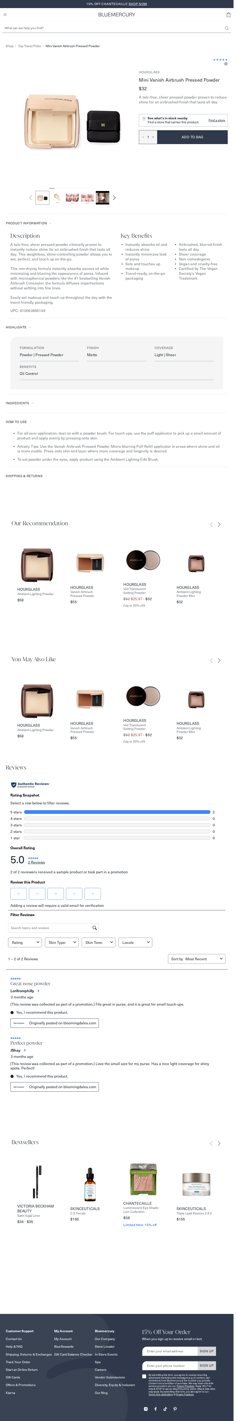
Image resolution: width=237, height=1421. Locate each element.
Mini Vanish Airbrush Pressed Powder (73, 46)
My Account (63, 1339)
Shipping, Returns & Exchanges (29, 1354)
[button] (228, 14)
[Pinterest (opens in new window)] (175, 1407)
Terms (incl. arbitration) (161, 1394)
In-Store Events (106, 1354)
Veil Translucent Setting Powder (134, 591)
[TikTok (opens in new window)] (165, 1407)
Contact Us (14, 1339)
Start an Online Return (22, 1370)
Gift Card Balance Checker (73, 1354)
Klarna (10, 1393)
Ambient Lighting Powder (35, 594)
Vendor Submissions (110, 1377)
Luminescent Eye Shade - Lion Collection (141, 1210)
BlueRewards (64, 1346)
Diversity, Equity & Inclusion (115, 1385)
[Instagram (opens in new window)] (146, 1407)
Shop (9, 46)
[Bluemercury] (117, 14)
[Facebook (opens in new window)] (155, 1407)
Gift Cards (13, 1377)
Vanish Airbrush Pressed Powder (82, 594)
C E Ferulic (78, 1213)
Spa (97, 1362)
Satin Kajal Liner (28, 1216)
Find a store (217, 120)
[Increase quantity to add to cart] (154, 137)
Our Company (105, 1339)
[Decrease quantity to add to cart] (141, 137)
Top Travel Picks (29, 46)
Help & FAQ (14, 1346)
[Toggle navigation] (5, 14)
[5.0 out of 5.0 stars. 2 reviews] (220, 60)
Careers (101, 1370)
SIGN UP (207, 1351)
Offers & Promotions (21, 1385)
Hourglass (149, 72)
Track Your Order (18, 1362)
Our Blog (101, 1393)
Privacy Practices (186, 1386)
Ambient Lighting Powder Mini (189, 594)
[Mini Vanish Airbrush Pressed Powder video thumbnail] (102, 198)
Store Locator (105, 1346)
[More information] (225, 64)
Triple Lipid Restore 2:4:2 (194, 1213)
